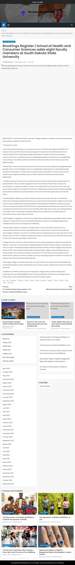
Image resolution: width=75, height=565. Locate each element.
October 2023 (7, 397)
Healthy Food (7, 354)
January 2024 (7, 386)
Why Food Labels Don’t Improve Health (59, 288)
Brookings (13, 280)
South (66, 280)
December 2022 (8, 430)
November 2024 (8, 379)
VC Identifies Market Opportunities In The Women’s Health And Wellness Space (17, 289)
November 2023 (8, 394)
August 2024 (7, 383)
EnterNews (50, 563)
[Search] (72, 25)
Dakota (27, 280)
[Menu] (8, 25)
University (10, 282)
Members (43, 280)
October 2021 (7, 480)
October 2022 (7, 437)
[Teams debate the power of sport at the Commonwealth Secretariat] (62, 310)
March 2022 (7, 462)
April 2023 (6, 415)
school (55, 280)
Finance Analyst (45, 386)
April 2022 (6, 458)
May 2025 (6, 376)
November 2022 (8, 433)
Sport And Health (9, 41)
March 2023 (7, 419)
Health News (7, 346)
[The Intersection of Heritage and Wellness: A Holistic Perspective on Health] (19, 504)
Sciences (61, 280)
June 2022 (6, 451)
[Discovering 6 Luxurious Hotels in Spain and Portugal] (13, 310)
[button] (8, 25)
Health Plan (6, 350)
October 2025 (7, 372)
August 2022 (7, 444)
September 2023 (8, 401)
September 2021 (8, 484)
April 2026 (6, 368)
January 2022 (7, 469)
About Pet (6, 339)
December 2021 (8, 473)
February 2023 (7, 422)
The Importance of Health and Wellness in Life (55, 345)
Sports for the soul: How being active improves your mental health (37, 324)
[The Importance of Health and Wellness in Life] (56, 504)
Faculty (32, 280)
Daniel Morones (8, 62)
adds (7, 280)
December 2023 (8, 390)
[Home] (4, 25)
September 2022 (8, 440)
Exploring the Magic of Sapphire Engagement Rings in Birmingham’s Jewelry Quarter (55, 552)
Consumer (20, 280)
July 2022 (6, 448)
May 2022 (6, 455)
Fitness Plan (7, 342)
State (4, 282)
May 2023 (6, 411)
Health (37, 280)
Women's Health (8, 361)
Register (50, 280)
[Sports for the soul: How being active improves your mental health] (37, 310)
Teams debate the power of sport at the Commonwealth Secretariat (61, 324)
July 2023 (6, 408)
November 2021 (8, 476)
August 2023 (7, 404)
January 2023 (7, 426)
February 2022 (7, 466)
